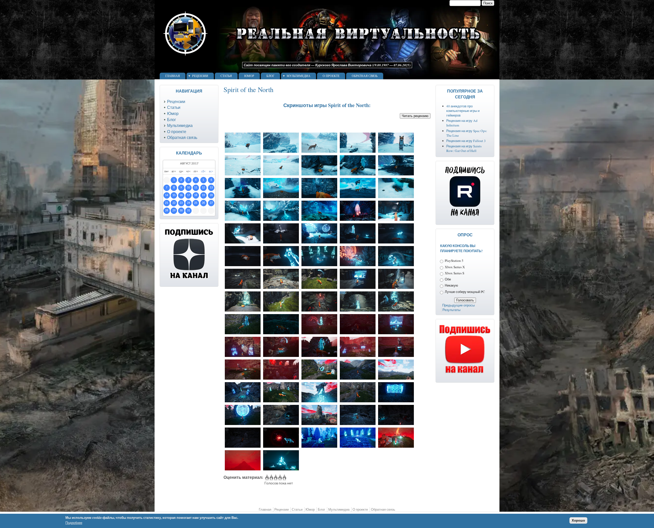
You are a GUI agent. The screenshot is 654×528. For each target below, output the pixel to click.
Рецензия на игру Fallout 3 (466, 140)
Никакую (451, 285)
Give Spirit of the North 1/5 (266, 477)
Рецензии (200, 76)
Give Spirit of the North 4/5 (279, 477)
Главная (172, 76)
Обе (448, 279)
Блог (270, 76)
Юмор (249, 76)
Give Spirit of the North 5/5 (284, 477)
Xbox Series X (455, 267)
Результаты (451, 309)
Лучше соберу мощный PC (465, 291)
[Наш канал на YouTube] (465, 373)
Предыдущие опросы (458, 305)
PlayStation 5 (454, 260)
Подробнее (73, 523)
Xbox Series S (454, 273)
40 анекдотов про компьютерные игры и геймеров (463, 111)
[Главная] (321, 59)
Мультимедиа (298, 76)
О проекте (331, 76)
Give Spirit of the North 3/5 (275, 477)
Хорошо (578, 520)
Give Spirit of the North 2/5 (271, 477)
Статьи (226, 76)
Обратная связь (365, 76)
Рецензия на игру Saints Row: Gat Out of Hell (464, 148)
